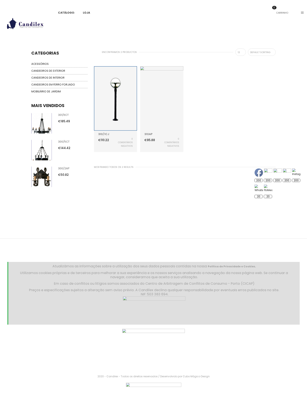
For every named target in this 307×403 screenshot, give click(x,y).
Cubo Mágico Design (196, 376)
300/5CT (64, 142)
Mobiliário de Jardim (46, 91)
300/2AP (64, 168)
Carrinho (280, 12)
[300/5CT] (41, 150)
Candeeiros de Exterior (48, 71)
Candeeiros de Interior (48, 78)
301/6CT (63, 115)
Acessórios (40, 64)
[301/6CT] (41, 123)
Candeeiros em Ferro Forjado (53, 85)
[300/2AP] (41, 177)
